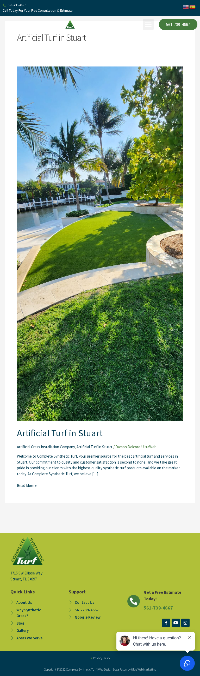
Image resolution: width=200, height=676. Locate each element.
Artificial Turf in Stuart (60, 433)
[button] (148, 24)
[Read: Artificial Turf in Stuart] (100, 243)
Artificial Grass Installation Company (46, 446)
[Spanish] (192, 6)
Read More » (27, 485)
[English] (186, 6)
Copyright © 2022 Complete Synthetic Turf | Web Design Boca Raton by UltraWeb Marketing (100, 669)
